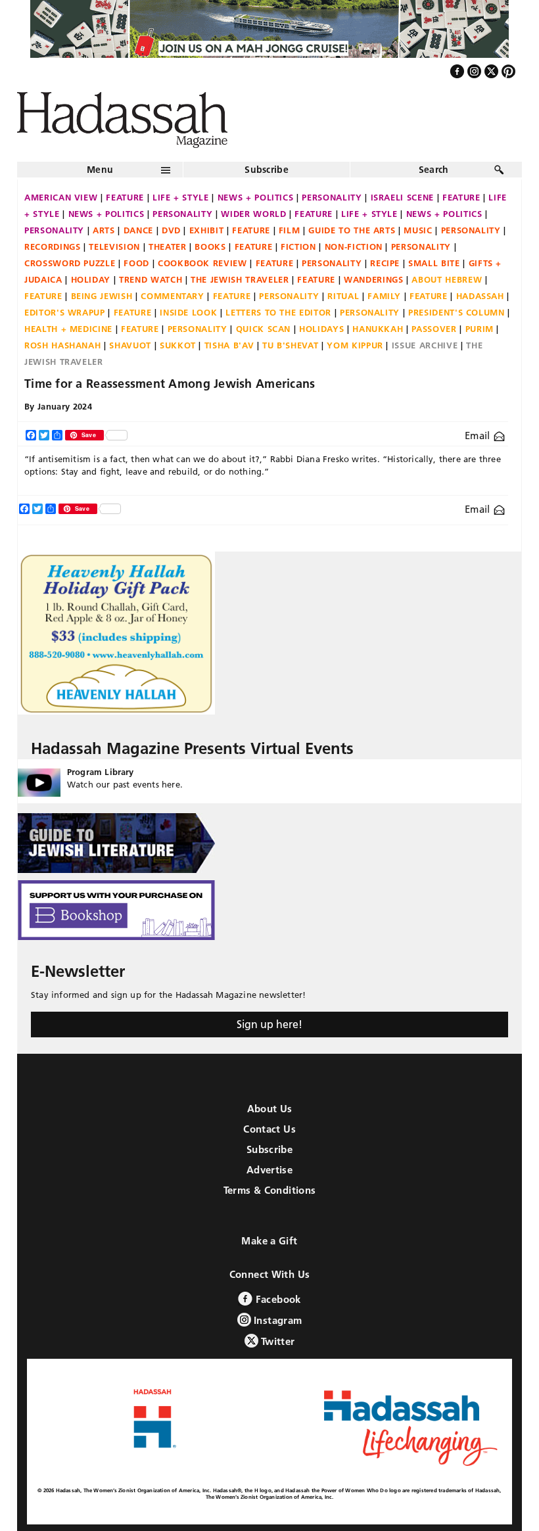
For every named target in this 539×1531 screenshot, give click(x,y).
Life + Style (180, 197)
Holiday (91, 279)
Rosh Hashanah (62, 345)
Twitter (276, 1341)
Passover (433, 328)
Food (136, 263)
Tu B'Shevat (290, 345)
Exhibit (206, 230)
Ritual (343, 296)
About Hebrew (446, 279)
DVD (171, 230)
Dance (138, 230)
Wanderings (374, 279)
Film (289, 230)
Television (114, 246)
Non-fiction (354, 246)
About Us (270, 1108)
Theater (168, 246)
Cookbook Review (202, 263)
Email (479, 435)
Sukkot (178, 345)
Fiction (298, 246)
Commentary (172, 296)
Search (434, 170)
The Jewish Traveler (240, 279)
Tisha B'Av (229, 345)
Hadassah (480, 296)
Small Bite (434, 263)
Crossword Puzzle (69, 263)
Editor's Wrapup (64, 312)
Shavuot (130, 345)
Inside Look (188, 312)
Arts (104, 230)
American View (60, 197)
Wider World (253, 213)
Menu (100, 170)
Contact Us (269, 1129)
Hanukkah (377, 328)
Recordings (52, 246)
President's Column (456, 312)
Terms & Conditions (269, 1190)
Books (210, 246)
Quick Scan (263, 328)
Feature (125, 197)
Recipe (385, 263)
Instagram (276, 1320)
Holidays (321, 328)
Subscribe (267, 170)
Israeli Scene (402, 197)
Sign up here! (269, 1024)
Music (418, 230)
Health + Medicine (68, 328)
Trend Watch (150, 279)
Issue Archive (424, 345)
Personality (332, 197)
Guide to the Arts (351, 230)
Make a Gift (269, 1241)
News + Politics (256, 197)
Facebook (276, 1299)
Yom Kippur (355, 345)
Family (384, 296)
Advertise (269, 1170)
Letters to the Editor (278, 312)
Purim (479, 328)
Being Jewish (102, 296)
